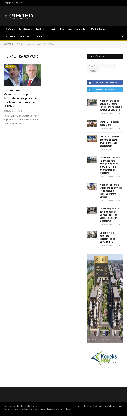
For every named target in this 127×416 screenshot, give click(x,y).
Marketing (109, 406)
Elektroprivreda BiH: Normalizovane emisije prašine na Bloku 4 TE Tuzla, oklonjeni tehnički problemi (109, 165)
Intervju (52, 29)
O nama (37, 36)
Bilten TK (24, 36)
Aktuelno (11, 36)
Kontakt (119, 406)
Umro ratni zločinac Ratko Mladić (109, 123)
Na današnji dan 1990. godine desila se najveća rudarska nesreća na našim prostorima (110, 214)
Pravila (79, 406)
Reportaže (66, 29)
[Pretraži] (120, 36)
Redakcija (97, 406)
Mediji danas (98, 29)
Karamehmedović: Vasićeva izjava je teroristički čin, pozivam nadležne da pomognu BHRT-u (20, 98)
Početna (10, 29)
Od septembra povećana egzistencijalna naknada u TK (107, 237)
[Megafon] (19, 15)
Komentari (81, 29)
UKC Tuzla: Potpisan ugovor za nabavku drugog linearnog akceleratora (109, 141)
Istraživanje (25, 29)
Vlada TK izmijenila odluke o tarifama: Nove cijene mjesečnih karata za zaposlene (110, 105)
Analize (40, 29)
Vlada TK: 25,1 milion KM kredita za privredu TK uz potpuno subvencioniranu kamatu (110, 190)
